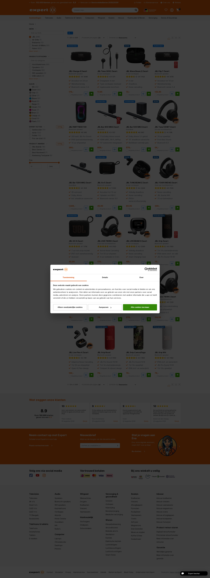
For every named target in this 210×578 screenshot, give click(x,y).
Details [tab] (105, 277)
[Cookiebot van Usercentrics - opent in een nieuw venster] (146, 269)
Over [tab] (141, 277)
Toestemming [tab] (68, 277)
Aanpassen (103, 307)
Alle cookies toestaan (140, 307)
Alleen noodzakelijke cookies (70, 307)
